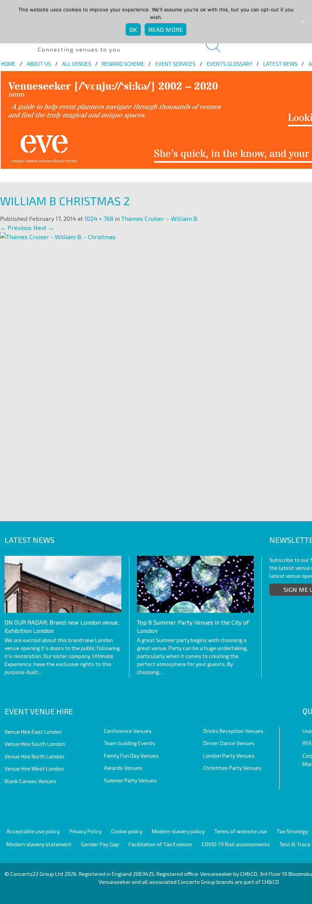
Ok (133, 29)
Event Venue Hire (39, 711)
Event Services (175, 63)
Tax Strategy (292, 831)
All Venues (76, 63)
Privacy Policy (85, 831)
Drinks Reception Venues (233, 731)
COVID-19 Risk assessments (236, 844)
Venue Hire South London (35, 744)
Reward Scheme (123, 63)
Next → (43, 227)
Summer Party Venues (130, 780)
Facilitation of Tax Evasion (160, 844)
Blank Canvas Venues (30, 781)
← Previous (16, 227)
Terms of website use (240, 831)
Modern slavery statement (39, 844)
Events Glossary (229, 63)
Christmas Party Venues (232, 767)
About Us (39, 63)
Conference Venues (127, 731)
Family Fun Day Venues (131, 755)
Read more (165, 29)
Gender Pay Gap (100, 844)
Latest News (280, 63)
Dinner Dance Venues (229, 743)
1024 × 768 (98, 218)
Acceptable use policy (33, 831)
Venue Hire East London (33, 731)
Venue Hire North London (34, 756)
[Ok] (302, 21)
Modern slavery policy (178, 831)
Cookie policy (126, 831)
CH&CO (270, 882)
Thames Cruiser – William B (159, 218)
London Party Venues (229, 755)
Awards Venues (123, 767)
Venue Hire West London (34, 768)
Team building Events (129, 743)
